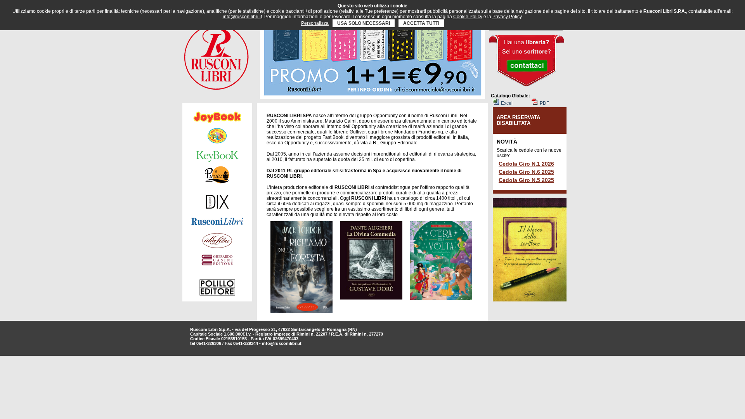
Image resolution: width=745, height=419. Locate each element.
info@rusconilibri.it (281, 343)
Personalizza (315, 23)
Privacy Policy (507, 16)
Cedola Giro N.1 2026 (526, 164)
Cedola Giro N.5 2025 (526, 180)
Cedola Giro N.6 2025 (526, 172)
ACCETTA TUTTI (421, 23)
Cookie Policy (467, 16)
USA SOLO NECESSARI (363, 23)
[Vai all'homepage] (216, 55)
